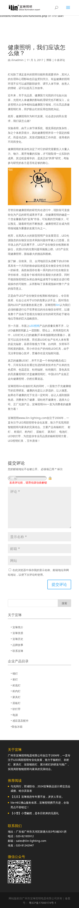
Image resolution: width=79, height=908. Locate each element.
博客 (49, 60)
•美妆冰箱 (16, 726)
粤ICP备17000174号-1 (42, 903)
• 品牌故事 (17, 645)
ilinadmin (17, 60)
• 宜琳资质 (17, 633)
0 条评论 (60, 60)
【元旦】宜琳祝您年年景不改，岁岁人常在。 (37, 796)
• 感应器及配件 (20, 720)
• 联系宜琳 (17, 651)
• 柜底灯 (16, 685)
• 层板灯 (16, 703)
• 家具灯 (16, 697)
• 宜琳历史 (17, 639)
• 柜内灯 (16, 691)
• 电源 (14, 715)
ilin (58, 305)
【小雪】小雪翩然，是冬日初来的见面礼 (35, 813)
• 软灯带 (16, 709)
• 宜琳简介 (17, 627)
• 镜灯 (14, 673)
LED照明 (34, 326)
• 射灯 (14, 679)
